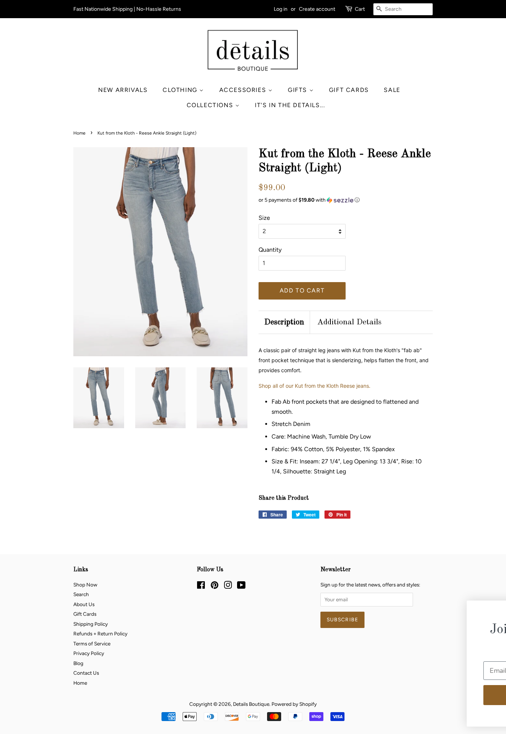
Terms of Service (91, 644)
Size (264, 217)
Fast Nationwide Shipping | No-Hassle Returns (127, 9)
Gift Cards (349, 89)
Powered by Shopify (294, 704)
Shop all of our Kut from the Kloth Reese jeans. (314, 386)
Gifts (298, 89)
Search (81, 594)
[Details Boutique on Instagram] (228, 586)
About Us (83, 604)
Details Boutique (251, 704)
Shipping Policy (90, 624)
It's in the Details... (290, 105)
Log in (280, 9)
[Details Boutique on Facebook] (201, 586)
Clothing (181, 89)
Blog (78, 663)
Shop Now (85, 585)
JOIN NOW (430, 695)
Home (79, 133)
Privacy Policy (88, 653)
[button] (346, 200)
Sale (392, 89)
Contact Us (86, 673)
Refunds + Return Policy (100, 634)
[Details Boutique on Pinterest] (214, 586)
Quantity (270, 249)
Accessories (243, 89)
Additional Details (349, 322)
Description (284, 322)
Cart (360, 9)
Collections (211, 105)
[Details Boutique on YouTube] (241, 586)
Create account (317, 9)
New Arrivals (122, 89)
